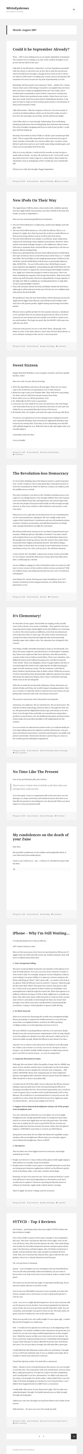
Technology (50, 346)
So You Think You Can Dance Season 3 (55, 1421)
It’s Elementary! (27, 615)
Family (44, 452)
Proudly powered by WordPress (24, 1450)
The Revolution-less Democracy (40, 473)
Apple (44, 346)
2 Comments (62, 346)
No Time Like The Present (35, 771)
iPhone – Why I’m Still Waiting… (41, 933)
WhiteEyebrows (17, 8)
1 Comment (61, 816)
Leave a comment (63, 181)
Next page (74, 1436)
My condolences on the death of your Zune (41, 836)
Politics (44, 597)
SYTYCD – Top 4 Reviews (34, 1221)
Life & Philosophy (48, 181)
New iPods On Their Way (34, 200)
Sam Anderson (34, 181)
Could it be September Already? (41, 49)
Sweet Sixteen (25, 365)
